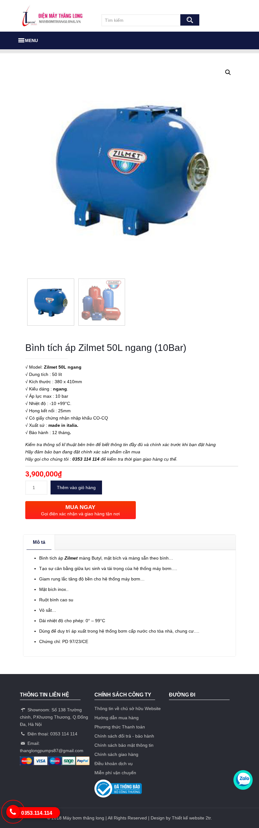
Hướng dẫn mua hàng (116, 717)
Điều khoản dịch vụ (113, 763)
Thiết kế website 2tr (191, 817)
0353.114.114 (36, 813)
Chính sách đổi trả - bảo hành (124, 736)
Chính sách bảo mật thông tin (124, 745)
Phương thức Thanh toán (119, 726)
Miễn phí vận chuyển (115, 772)
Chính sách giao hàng (116, 754)
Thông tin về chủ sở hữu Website (127, 708)
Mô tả (39, 542)
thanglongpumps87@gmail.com (51, 750)
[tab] (39, 542)
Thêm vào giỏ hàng (76, 487)
